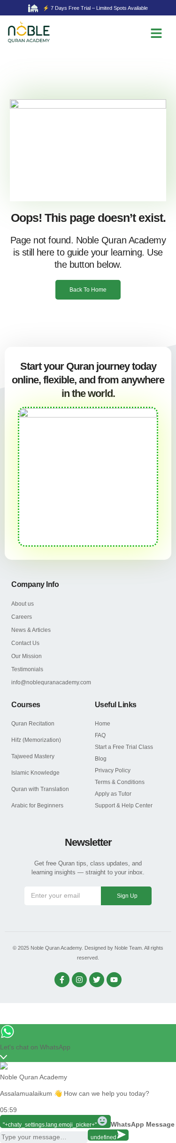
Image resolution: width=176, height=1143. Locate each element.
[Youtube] (114, 979)
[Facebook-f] (61, 979)
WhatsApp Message (143, 1124)
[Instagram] (79, 979)
